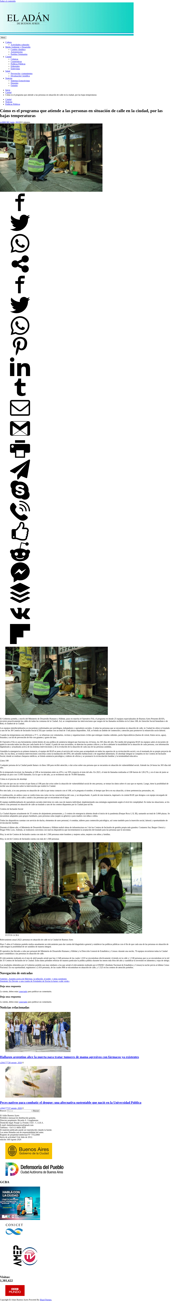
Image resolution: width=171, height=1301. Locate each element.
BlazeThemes (45, 1300)
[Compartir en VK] (20, 623)
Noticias (8, 78)
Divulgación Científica (20, 76)
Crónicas (14, 59)
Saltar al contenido (8, 1)
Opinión (14, 85)
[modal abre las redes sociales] (20, 273)
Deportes (14, 83)
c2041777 (4, 1062)
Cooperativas (16, 61)
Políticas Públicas (18, 64)
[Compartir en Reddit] (20, 561)
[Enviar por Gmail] (20, 438)
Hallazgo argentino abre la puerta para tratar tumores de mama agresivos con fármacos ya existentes (69, 1057)
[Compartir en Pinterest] (20, 355)
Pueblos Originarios (19, 54)
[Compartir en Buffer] (20, 602)
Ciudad (8, 57)
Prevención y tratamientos (21, 73)
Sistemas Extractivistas (20, 81)
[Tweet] (20, 232)
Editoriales (15, 66)
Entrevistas (15, 69)
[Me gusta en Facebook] (20, 540)
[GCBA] (20, 1219)
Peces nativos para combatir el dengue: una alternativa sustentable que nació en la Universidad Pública (70, 1102)
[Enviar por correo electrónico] (20, 417)
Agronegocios (17, 52)
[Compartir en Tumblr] (20, 396)
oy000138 (4, 122)
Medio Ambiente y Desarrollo (17, 47)
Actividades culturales (20, 45)
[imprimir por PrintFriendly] (20, 458)
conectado (23, 991)
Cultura (8, 42)
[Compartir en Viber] (20, 520)
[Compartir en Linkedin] (20, 376)
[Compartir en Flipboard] (20, 643)
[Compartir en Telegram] (20, 479)
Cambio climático (18, 49)
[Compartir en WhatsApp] (20, 253)
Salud (7, 71)
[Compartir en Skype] (20, 499)
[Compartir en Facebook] (20, 211)
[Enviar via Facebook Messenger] (20, 581)
